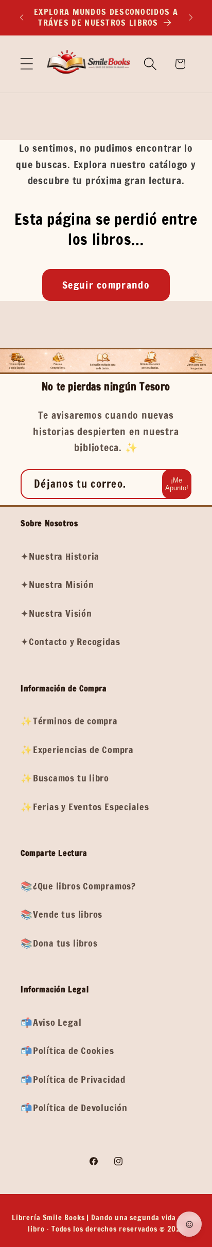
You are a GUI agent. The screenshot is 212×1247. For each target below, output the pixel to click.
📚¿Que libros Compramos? (78, 886)
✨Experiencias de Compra (77, 749)
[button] (26, 64)
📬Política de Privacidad (73, 1079)
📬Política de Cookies (67, 1050)
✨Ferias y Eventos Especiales (85, 806)
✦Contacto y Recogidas (70, 641)
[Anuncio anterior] (21, 17)
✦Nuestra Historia (60, 556)
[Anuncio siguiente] (191, 17)
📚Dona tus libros (59, 943)
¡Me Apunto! (176, 484)
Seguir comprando (106, 285)
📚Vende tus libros (61, 914)
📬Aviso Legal (51, 1022)
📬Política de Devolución (74, 1107)
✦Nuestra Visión (56, 613)
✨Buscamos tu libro (65, 778)
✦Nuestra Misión (57, 584)
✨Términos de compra (69, 720)
